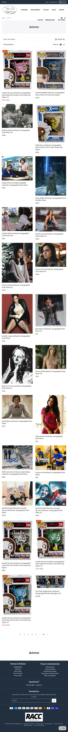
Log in (47, 2)
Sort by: (9, 39)
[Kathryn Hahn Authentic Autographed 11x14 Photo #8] (17, 116)
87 (44, 634)
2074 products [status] (8, 44)
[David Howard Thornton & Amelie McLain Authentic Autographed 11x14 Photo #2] (50, 493)
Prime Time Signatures (15, 723)
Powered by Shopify (28, 723)
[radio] (61, 44)
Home (3, 18)
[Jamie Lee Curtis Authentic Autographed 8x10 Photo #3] (17, 364)
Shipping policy (28, 725)
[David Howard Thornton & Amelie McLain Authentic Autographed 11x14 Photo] (17, 493)
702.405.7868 (30, 685)
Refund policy (39, 723)
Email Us (39, 685)
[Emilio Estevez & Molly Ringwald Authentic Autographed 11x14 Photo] (17, 168)
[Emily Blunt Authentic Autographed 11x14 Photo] (17, 407)
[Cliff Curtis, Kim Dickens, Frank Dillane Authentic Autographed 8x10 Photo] (17, 457)
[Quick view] (31, 88)
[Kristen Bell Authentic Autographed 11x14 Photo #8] (50, 357)
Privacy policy (48, 723)
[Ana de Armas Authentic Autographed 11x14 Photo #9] (50, 255)
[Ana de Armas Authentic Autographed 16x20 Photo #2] (50, 219)
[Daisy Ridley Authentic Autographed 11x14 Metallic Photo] (50, 176)
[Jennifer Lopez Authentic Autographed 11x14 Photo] (17, 314)
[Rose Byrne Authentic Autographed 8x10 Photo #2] (50, 310)
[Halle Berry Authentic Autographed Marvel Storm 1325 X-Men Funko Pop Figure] (50, 123)
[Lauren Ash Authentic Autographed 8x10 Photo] (50, 457)
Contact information (39, 725)
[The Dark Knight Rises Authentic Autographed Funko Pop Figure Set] (50, 581)
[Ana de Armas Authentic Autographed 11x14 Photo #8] (17, 263)
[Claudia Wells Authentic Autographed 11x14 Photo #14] (17, 219)
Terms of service (58, 723)
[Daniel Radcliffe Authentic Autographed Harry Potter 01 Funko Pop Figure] (50, 69)
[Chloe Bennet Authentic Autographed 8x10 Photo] (50, 414)
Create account (53, 2)
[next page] (47, 634)
